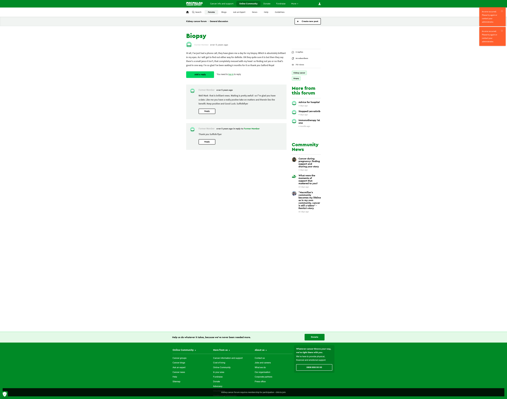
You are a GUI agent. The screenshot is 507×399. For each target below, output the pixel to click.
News (254, 12)
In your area (218, 372)
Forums (211, 12)
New (308, 21)
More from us (220, 350)
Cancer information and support (228, 358)
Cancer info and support (221, 4)
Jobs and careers (263, 363)
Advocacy (217, 386)
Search (198, 12)
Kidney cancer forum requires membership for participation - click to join (253, 392)
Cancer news (179, 372)
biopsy (296, 78)
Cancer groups (179, 358)
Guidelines (280, 12)
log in (231, 74)
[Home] (195, 4)
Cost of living (219, 363)
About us (260, 350)
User (319, 4)
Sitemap (176, 382)
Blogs (224, 12)
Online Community (248, 4)
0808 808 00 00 (314, 367)
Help (266, 12)
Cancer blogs (179, 363)
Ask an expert (179, 368)
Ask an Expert (239, 12)
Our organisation (262, 372)
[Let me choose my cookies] (4, 394)
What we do (260, 368)
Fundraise (280, 4)
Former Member (252, 129)
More (293, 4)
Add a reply (200, 74)
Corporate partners (263, 377)
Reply (207, 111)
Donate (266, 4)
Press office (260, 382)
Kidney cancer (299, 73)
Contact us (260, 358)
